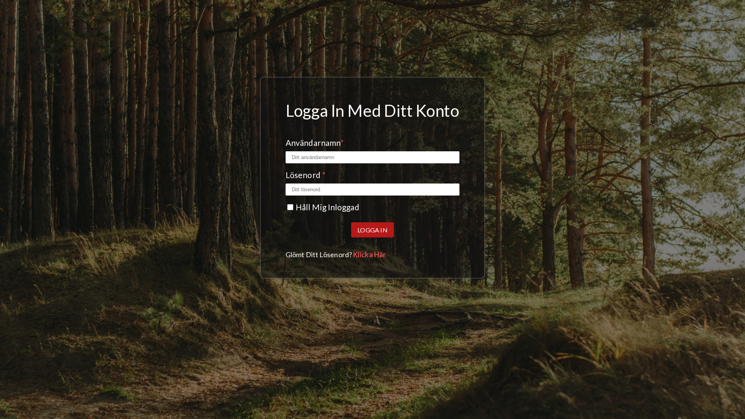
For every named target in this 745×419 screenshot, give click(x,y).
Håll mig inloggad (327, 207)
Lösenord (306, 175)
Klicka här (369, 254)
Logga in (372, 230)
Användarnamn (315, 142)
